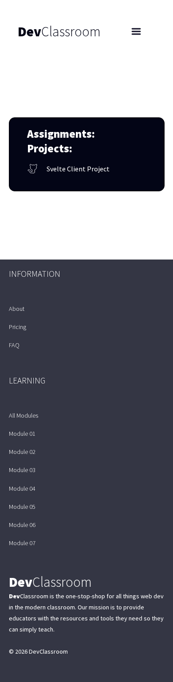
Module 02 (22, 452)
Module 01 (22, 434)
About (16, 309)
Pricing (17, 327)
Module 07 (22, 543)
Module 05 (22, 507)
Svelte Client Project (78, 168)
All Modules (23, 415)
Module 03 (22, 470)
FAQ (14, 345)
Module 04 (22, 488)
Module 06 (22, 525)
